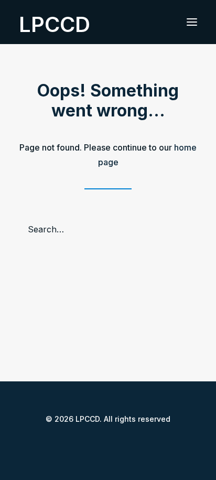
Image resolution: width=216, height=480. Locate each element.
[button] (192, 22)
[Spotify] (133, 442)
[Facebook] (83, 442)
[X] (99, 442)
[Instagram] (116, 442)
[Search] (108, 229)
